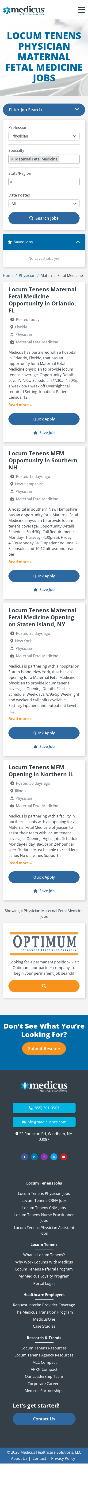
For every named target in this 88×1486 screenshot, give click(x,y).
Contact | (40, 1458)
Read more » (20, 404)
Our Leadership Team (44, 1376)
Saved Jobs (23, 242)
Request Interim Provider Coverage (44, 1305)
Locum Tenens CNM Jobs (44, 1207)
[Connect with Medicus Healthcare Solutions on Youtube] (63, 1156)
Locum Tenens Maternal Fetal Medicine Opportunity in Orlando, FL (42, 299)
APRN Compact (44, 1369)
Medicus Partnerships (44, 1390)
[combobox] (44, 159)
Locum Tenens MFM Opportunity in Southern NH (42, 460)
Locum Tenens (44, 1244)
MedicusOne (44, 1319)
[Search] (44, 986)
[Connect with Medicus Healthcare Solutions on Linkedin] (34, 1156)
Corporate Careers (44, 1383)
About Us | (21, 1458)
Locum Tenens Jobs (44, 1183)
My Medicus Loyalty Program (44, 1276)
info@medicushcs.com (46, 1122)
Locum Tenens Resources (44, 1348)
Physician (27, 275)
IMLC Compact (44, 1362)
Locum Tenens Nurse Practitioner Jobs (44, 1217)
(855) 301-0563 (46, 1108)
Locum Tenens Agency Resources (44, 1355)
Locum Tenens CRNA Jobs (44, 1200)
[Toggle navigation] (81, 10)
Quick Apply (44, 419)
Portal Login (44, 1283)
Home (8, 275)
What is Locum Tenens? (44, 1254)
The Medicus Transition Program (44, 1312)
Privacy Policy (63, 1458)
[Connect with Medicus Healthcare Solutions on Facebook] (24, 1156)
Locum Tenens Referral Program (44, 1269)
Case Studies (44, 1326)
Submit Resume (44, 1048)
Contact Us (44, 1419)
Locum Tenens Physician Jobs (44, 1193)
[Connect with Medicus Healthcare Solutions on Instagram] (44, 1156)
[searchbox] (61, 160)
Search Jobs (47, 218)
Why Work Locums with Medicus (44, 1262)
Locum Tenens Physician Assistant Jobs (44, 1230)
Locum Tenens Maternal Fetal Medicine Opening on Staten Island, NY (42, 617)
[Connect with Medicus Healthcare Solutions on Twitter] (53, 1156)
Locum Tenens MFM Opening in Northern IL (40, 770)
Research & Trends (44, 1338)
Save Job (46, 432)
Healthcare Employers (44, 1295)
